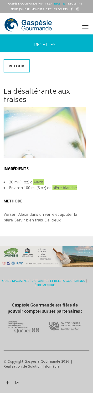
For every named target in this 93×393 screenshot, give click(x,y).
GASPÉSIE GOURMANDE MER (25, 3)
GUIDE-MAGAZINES (15, 280)
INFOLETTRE (74, 3)
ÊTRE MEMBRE (45, 285)
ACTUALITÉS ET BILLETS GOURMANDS (58, 280)
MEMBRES (37, 9)
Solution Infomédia (44, 366)
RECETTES (60, 3)
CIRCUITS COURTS (56, 9)
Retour (16, 65)
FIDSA (48, 3)
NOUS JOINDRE (20, 9)
